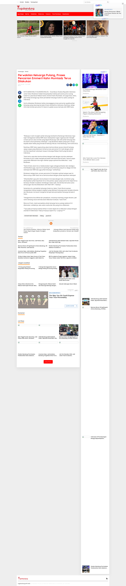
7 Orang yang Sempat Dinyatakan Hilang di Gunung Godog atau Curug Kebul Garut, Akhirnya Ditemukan (27, 267)
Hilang (42, 216)
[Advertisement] (63, 57)
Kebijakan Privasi (36, 583)
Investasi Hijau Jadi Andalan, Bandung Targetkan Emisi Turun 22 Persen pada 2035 (32, 251)
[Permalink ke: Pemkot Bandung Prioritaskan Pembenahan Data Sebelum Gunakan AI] (27, 347)
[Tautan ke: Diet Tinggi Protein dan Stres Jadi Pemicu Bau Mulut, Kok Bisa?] (85, 232)
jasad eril (48, 216)
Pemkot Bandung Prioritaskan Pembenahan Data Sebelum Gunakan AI (63, 246)
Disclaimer (60, 583)
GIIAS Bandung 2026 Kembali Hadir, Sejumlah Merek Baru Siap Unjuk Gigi (63, 241)
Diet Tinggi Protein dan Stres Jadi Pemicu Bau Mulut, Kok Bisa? (31, 241)
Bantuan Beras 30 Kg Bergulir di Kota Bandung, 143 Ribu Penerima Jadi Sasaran (32, 246)
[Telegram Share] (73, 85)
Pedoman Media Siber (49, 583)
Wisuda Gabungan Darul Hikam (68, 284)
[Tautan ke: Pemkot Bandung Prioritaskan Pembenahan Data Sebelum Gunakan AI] (85, 569)
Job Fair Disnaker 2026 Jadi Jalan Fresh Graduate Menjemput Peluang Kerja (63, 251)
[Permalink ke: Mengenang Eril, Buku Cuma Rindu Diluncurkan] (68, 271)
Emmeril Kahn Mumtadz (31, 216)
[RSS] (51, 223)
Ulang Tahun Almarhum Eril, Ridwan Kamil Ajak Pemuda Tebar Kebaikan (27, 284)
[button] (107, 2)
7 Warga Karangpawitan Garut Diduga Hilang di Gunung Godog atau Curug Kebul (48, 267)
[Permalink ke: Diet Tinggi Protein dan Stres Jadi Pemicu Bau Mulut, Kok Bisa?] (27, 330)
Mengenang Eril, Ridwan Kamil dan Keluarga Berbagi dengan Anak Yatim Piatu (47, 284)
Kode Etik (67, 583)
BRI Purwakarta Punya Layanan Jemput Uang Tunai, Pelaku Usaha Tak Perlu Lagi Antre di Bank (62, 257)
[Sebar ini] (67, 85)
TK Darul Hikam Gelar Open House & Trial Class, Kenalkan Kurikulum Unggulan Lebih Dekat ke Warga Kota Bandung (31, 257)
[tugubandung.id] (26, 8)
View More (48, 362)
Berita (19, 85)
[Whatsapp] (76, 85)
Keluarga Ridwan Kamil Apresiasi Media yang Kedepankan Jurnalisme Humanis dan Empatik (65, 229)
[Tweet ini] (70, 85)
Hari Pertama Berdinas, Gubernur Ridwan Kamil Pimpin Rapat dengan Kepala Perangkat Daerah (37, 230)
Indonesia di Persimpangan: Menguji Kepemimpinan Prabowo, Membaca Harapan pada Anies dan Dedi (99, 437)
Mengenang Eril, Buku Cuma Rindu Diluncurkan (67, 279)
